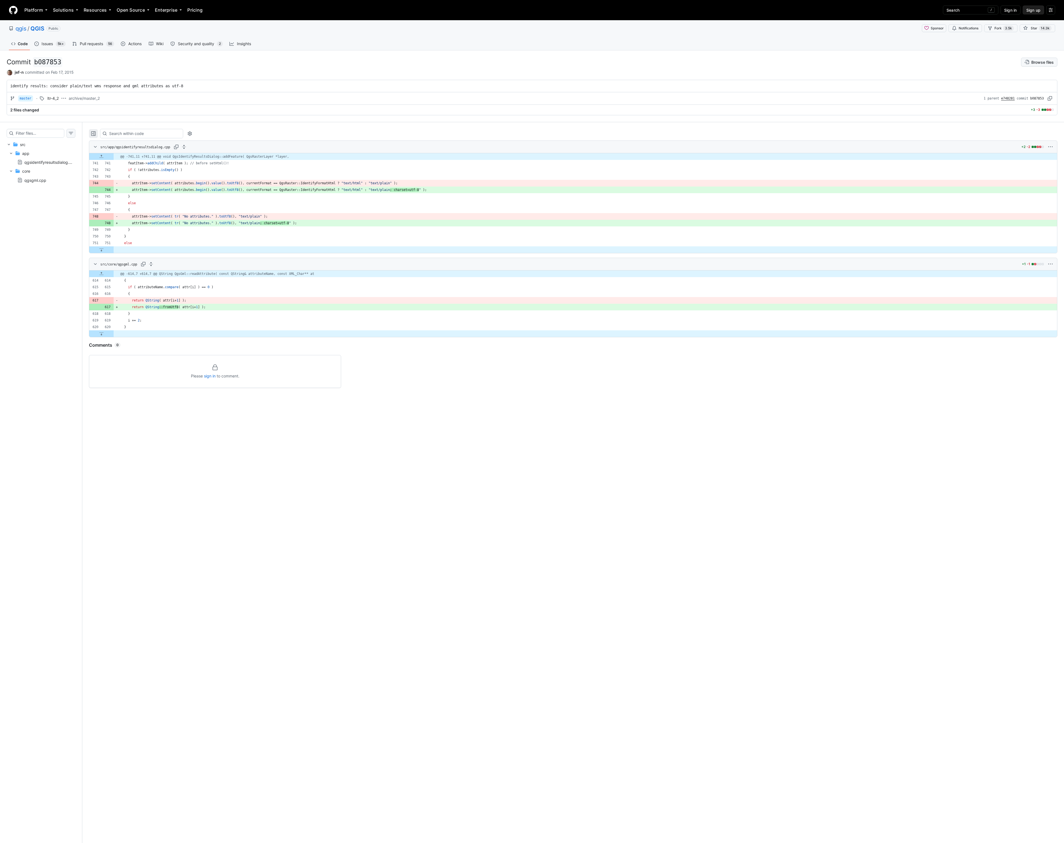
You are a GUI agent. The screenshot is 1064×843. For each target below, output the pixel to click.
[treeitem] (41, 162)
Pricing (195, 10)
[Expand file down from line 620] (101, 333)
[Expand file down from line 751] (101, 249)
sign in (210, 376)
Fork (1003, 28)
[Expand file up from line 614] (101, 273)
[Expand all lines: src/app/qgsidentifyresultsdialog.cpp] (184, 147)
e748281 (1008, 98)
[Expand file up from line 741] (101, 156)
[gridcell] (573, 156)
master (25, 98)
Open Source (131, 10)
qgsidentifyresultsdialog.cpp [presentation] (50, 162)
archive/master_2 (84, 98)
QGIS (37, 28)
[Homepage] (13, 10)
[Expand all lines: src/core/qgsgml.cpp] (151, 264)
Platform (33, 10)
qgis (21, 28)
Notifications (968, 28)
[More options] (1050, 146)
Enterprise (166, 10)
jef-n (19, 72)
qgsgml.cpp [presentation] (35, 180)
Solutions (63, 10)
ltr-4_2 (53, 98)
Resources (95, 10)
